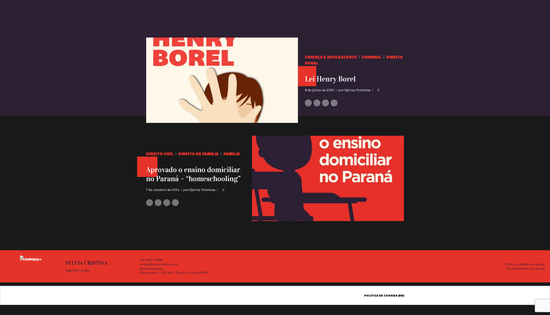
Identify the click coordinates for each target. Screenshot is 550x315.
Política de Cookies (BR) (384, 295)
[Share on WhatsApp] (334, 102)
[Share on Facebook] (308, 102)
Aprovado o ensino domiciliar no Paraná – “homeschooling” (193, 174)
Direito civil (160, 153)
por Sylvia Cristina (354, 90)
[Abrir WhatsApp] (539, 304)
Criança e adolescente (331, 57)
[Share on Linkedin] (325, 102)
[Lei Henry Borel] (222, 80)
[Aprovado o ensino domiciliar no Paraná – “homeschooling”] (328, 178)
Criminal (372, 57)
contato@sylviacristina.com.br (159, 264)
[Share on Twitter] (316, 102)
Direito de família (198, 153)
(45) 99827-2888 (151, 260)
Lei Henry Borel (330, 79)
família (231, 153)
